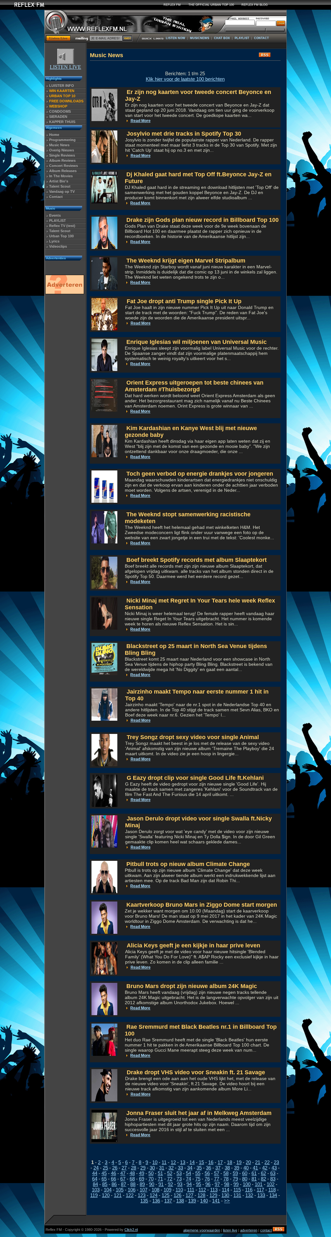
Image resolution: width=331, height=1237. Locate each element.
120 (106, 1195)
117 (260, 1189)
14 (192, 1162)
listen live (230, 1230)
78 (226, 1178)
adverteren (248, 1230)
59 (235, 1173)
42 (264, 1167)
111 (190, 1189)
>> (227, 1200)
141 (216, 1200)
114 (225, 1189)
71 (160, 1178)
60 (244, 1173)
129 (213, 1195)
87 (123, 1184)
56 (207, 1173)
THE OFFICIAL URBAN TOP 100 (211, 4)
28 (133, 1167)
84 (95, 1184)
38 (227, 1167)
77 (216, 1178)
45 (104, 1173)
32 (171, 1167)
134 (273, 1195)
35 (199, 1167)
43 (274, 1167)
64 (94, 1178)
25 (105, 1167)
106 (131, 1189)
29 (142, 1167)
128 (201, 1195)
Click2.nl (131, 1230)
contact (266, 1230)
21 (257, 1162)
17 (220, 1162)
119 (94, 1195)
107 (143, 1189)
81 (254, 1178)
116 (248, 1189)
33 (180, 1167)
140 (204, 1200)
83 (272, 1178)
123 (141, 1195)
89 (142, 1184)
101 (258, 1184)
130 (225, 1195)
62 (263, 1173)
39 (236, 1167)
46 (113, 1173)
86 (114, 1184)
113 (214, 1189)
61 (254, 1173)
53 (179, 1173)
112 (202, 1189)
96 (207, 1184)
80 (244, 1178)
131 (237, 1195)
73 (179, 1178)
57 (216, 1173)
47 (122, 1173)
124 (153, 1195)
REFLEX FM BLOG (254, 4)
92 (170, 1184)
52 (169, 1173)
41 (255, 1167)
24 (96, 1167)
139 (192, 1200)
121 (118, 1195)
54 (188, 1173)
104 (108, 1189)
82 (263, 1178)
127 (189, 1195)
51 (160, 1173)
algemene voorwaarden (201, 1230)
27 (124, 1167)
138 (180, 1200)
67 (122, 1178)
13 (182, 1162)
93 (179, 1184)
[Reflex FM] (24, 8)
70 (151, 1178)
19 (238, 1162)
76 (207, 1178)
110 (179, 1189)
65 (104, 1178)
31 (161, 1167)
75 (197, 1178)
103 (96, 1189)
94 (189, 1184)
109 (167, 1189)
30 (152, 1167)
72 (169, 1178)
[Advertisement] (64, 395)
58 (226, 1173)
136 (156, 1200)
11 (164, 1162)
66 (113, 1178)
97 (217, 1184)
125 (165, 1195)
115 (237, 1189)
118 (272, 1189)
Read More (141, 121)
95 (198, 1184)
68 (132, 1178)
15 (201, 1162)
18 (229, 1162)
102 (270, 1184)
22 (267, 1162)
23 (276, 1162)
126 (177, 1195)
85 (104, 1184)
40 (246, 1167)
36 (208, 1167)
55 (197, 1173)
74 (188, 1178)
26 (114, 1167)
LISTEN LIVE (65, 67)
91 (161, 1184)
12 (173, 1162)
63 (272, 1173)
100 (247, 1184)
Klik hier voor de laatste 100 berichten (185, 79)
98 (226, 1184)
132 (249, 1195)
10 (154, 1162)
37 (217, 1167)
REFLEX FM (172, 4)
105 (119, 1189)
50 (151, 1173)
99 (236, 1184)
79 (235, 1178)
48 (132, 1173)
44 (94, 1173)
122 (129, 1195)
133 (261, 1195)
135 (144, 1200)
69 (141, 1178)
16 (210, 1162)
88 (132, 1184)
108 (155, 1189)
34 (189, 1167)
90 (151, 1184)
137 (168, 1200)
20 (248, 1162)
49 (141, 1173)
